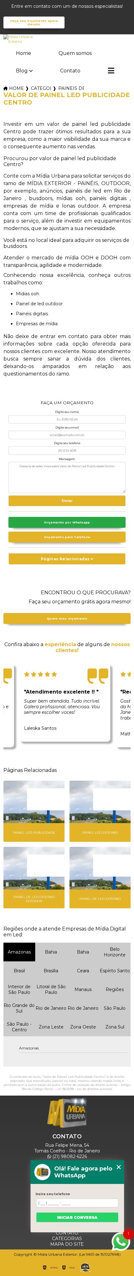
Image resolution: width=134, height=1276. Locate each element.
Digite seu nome (67, 412)
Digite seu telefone (67, 443)
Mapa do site (67, 1244)
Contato (70, 71)
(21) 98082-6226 (69, 1156)
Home (23, 53)
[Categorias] (111, 71)
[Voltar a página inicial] (67, 39)
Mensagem (67, 459)
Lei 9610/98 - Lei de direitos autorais (84, 1089)
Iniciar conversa (77, 1217)
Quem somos (75, 53)
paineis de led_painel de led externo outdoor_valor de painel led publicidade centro (71, 88)
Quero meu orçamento (67, 618)
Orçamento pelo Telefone (67, 537)
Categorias (41, 88)
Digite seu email (67, 427)
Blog (22, 71)
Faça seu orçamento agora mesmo (34, 22)
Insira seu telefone (53, 1194)
